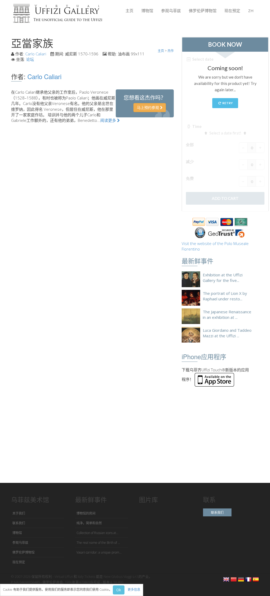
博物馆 (147, 10)
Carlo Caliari (35, 53)
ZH (251, 10)
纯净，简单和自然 (89, 523)
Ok (118, 589)
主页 (129, 10)
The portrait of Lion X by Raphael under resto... (225, 296)
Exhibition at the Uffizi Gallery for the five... (223, 277)
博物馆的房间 (85, 513)
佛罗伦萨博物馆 (202, 10)
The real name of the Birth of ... (98, 542)
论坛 (30, 59)
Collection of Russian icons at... (97, 533)
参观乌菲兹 (171, 10)
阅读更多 (108, 120)
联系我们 (18, 523)
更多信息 (134, 589)
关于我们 (18, 513)
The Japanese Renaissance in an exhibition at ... (227, 314)
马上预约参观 (148, 107)
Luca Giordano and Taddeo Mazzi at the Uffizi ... (227, 333)
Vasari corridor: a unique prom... (99, 552)
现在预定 (232, 10)
